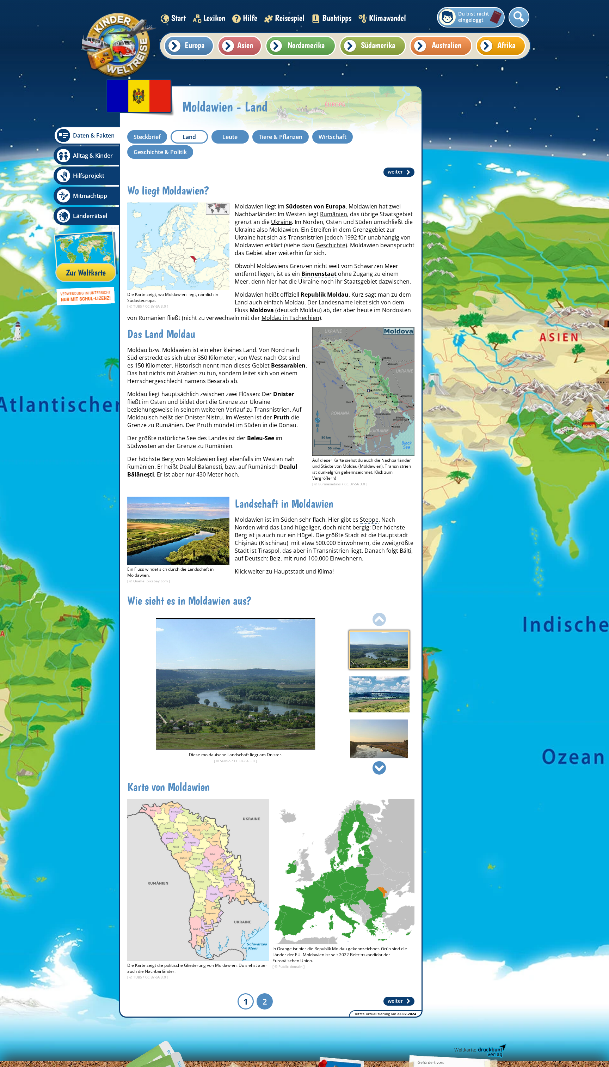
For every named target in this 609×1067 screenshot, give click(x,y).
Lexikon (214, 18)
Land (189, 137)
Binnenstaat (319, 274)
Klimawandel (387, 18)
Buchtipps (336, 18)
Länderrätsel (90, 216)
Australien (446, 45)
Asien (245, 45)
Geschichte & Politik (160, 152)
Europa (194, 45)
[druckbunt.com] (479, 1051)
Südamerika (378, 45)
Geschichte (330, 245)
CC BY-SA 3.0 (156, 306)
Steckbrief (147, 137)
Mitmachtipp (90, 196)
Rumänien (333, 214)
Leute (230, 137)
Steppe (369, 519)
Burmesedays (330, 483)
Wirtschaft (332, 137)
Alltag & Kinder (93, 155)
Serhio (226, 760)
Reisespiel (289, 18)
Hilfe (250, 18)
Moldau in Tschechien (290, 318)
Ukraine (281, 222)
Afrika (506, 45)
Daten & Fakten (94, 135)
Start (178, 18)
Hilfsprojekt (88, 176)
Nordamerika (306, 45)
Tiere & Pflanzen (280, 137)
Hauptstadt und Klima (303, 571)
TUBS (138, 306)
